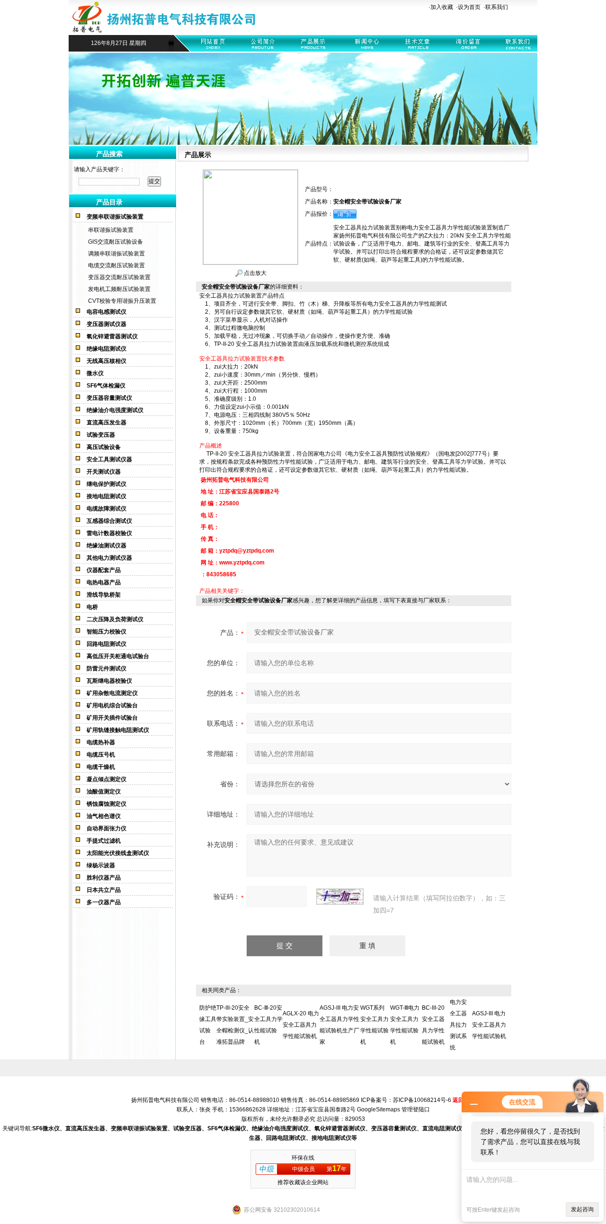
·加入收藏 (440, 7)
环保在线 (303, 1157)
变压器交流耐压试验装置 (119, 277)
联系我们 (496, 7)
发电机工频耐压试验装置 (119, 289)
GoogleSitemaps (378, 1109)
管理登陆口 (415, 1109)
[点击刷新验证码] (340, 897)
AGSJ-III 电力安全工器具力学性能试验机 (489, 1024)
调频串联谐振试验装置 (116, 253)
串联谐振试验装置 (111, 230)
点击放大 (254, 273)
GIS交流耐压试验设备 (115, 241)
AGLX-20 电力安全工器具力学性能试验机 (301, 1024)
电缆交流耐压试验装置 (116, 265)
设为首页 (469, 7)
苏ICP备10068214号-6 (422, 1100)
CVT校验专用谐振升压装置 (122, 301)
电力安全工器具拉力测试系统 (458, 1025)
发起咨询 (582, 1209)
